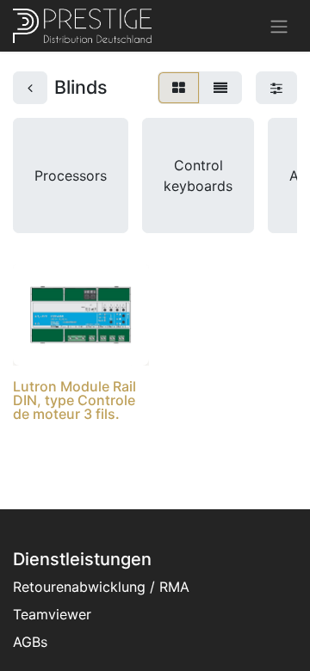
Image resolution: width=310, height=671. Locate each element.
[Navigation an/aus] (279, 26)
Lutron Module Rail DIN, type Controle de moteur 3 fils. (74, 400)
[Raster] (179, 87)
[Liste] (220, 87)
